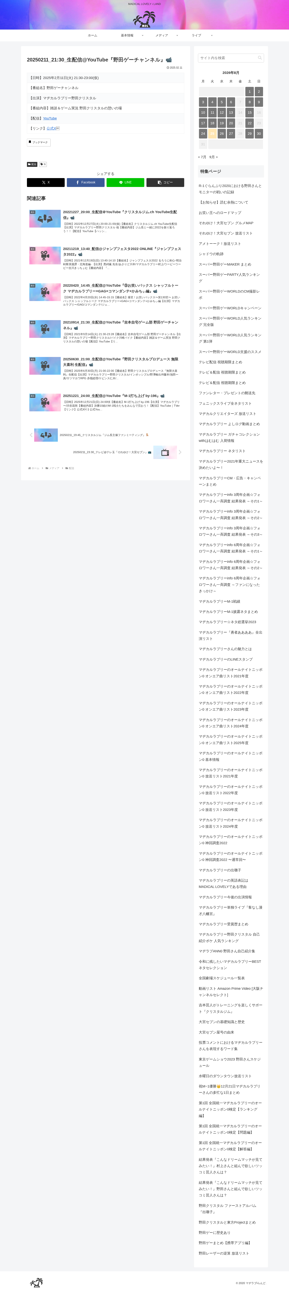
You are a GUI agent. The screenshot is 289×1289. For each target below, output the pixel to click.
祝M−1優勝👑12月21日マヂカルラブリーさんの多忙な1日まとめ (229, 1089)
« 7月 (202, 157)
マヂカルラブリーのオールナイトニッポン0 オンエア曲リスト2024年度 (230, 723)
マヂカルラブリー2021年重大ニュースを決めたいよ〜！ (231, 464)
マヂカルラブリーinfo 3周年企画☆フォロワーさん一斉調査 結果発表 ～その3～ (231, 531)
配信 (33, 164)
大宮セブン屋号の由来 (216, 1032)
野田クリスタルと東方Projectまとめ (227, 1222)
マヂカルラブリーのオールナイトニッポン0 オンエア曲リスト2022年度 (230, 689)
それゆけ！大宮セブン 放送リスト (226, 233)
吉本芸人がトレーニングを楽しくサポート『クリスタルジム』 (230, 1008)
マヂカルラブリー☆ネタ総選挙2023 (227, 622)
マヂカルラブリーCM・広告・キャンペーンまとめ (230, 481)
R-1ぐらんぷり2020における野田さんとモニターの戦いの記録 (230, 189)
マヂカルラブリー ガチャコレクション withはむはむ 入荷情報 (229, 437)
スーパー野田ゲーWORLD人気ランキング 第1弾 (230, 338)
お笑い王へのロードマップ (220, 213)
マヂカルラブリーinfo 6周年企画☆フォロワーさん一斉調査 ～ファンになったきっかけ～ (229, 584)
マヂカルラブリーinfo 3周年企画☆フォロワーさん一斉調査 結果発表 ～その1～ (231, 498)
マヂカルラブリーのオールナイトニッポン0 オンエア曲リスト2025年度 (230, 739)
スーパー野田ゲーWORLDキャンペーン (230, 308)
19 (222, 123)
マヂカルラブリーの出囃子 (220, 870)
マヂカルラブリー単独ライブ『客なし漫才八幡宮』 (230, 910)
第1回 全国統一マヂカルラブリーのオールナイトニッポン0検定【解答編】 (230, 1146)
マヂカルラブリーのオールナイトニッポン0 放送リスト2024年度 (230, 823)
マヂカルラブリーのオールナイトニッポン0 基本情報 (230, 756)
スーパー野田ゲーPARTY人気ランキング (229, 278)
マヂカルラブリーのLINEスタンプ (226, 659)
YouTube (50, 118)
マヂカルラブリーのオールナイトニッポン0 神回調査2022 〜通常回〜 (230, 856)
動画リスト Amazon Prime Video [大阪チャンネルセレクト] (231, 992)
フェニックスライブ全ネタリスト (225, 403)
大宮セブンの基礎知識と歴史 (222, 1022)
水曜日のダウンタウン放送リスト (225, 1076)
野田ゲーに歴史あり (215, 1233)
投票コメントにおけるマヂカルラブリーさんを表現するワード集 (230, 1046)
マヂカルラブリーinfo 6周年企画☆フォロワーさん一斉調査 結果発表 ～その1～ (231, 548)
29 (250, 134)
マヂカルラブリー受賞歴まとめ (223, 924)
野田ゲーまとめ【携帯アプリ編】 (225, 1243)
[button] (165, 182)
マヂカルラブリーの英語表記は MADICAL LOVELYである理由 (223, 883)
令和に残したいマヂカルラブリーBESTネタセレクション (230, 965)
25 (212, 134)
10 (203, 112)
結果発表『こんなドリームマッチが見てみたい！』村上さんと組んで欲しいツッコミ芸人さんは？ (230, 1166)
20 (231, 123)
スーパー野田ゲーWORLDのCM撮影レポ (229, 294)
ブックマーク (40, 142)
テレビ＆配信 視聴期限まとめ (222, 372)
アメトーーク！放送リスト (220, 244)
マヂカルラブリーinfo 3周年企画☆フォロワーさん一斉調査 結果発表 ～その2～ (231, 514)
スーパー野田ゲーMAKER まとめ (225, 264)
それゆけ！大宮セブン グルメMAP (226, 223)
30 (259, 134)
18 (212, 123)
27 (231, 134)
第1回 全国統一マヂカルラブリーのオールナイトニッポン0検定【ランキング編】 (230, 1109)
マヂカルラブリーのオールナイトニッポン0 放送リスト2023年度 (230, 806)
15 (250, 112)
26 (222, 134)
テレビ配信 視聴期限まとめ (220, 362)
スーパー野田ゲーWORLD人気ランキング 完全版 (230, 321)
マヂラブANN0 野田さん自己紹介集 (227, 951)
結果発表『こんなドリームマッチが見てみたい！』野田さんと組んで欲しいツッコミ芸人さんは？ (230, 1189)
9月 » (213, 157)
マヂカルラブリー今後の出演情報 (225, 897)
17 (203, 123)
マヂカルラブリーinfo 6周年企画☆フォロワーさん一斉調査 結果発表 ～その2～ (231, 565)
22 (250, 123)
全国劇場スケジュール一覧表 (222, 978)
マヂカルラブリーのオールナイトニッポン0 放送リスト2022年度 (230, 790)
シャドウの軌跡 (211, 254)
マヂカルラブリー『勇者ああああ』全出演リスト (230, 635)
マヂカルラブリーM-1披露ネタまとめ (228, 612)
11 (212, 112)
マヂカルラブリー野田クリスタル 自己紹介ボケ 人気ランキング (229, 937)
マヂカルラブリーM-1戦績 (219, 601)
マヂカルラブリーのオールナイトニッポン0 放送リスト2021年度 (230, 773)
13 (231, 112)
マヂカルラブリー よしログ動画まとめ (229, 424)
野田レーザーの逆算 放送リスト (224, 1253)
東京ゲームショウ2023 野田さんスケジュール (230, 1062)
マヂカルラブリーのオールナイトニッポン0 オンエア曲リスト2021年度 (230, 673)
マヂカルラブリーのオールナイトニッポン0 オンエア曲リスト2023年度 (230, 706)
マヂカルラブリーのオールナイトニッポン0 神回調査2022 (230, 840)
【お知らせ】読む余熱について (223, 202)
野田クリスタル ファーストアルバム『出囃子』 (227, 1209)
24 (203, 134)
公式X (51, 128)
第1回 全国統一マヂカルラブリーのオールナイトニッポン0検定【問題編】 (230, 1129)
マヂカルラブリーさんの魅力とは (225, 649)
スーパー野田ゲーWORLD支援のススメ (230, 352)
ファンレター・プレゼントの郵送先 (227, 393)
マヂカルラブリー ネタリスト (222, 451)
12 (222, 112)
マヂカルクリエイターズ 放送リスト (227, 414)
